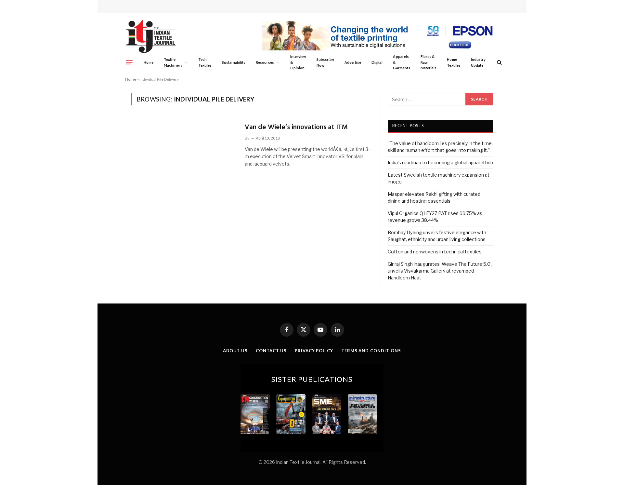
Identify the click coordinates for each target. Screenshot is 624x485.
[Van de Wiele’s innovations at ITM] (184, 151)
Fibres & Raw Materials (429, 62)
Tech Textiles (205, 62)
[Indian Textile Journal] (151, 36)
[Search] (499, 62)
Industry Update (478, 62)
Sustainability (233, 62)
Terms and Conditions (371, 350)
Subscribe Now (325, 62)
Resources (265, 62)
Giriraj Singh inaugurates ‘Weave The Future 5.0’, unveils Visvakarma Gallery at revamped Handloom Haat (440, 270)
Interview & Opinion (298, 62)
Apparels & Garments (401, 62)
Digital (377, 62)
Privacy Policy (314, 350)
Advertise (352, 62)
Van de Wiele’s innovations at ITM (296, 127)
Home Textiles (453, 62)
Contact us (271, 350)
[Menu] (129, 62)
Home (148, 62)
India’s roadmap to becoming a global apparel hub (440, 162)
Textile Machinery (173, 62)
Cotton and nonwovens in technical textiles (435, 251)
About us (235, 350)
